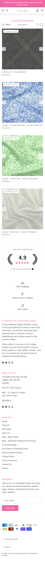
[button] (33, 269)
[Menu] (3, 10)
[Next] (41, 49)
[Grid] (37, 24)
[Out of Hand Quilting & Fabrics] (22, 10)
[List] (41, 24)
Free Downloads (9, 445)
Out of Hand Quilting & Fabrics (18, 553)
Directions (6, 400)
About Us (6, 433)
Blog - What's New (10, 437)
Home (4, 421)
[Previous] (4, 49)
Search (5, 468)
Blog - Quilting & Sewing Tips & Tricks (19, 441)
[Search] (8, 10)
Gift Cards (6, 429)
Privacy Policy (8, 456)
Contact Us (7, 464)
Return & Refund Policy (12, 452)
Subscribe (10, 508)
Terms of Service (9, 460)
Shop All (5, 425)
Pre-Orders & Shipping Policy (15, 448)
